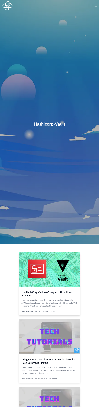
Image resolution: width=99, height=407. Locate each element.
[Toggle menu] (95, 5)
